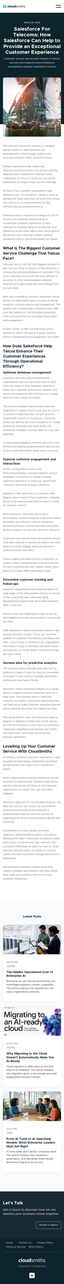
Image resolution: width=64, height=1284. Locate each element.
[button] (58, 6)
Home (9, 1243)
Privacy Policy (45, 1243)
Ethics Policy (36, 1247)
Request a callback (48, 1225)
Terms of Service (16, 1247)
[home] (14, 6)
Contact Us (25, 1243)
